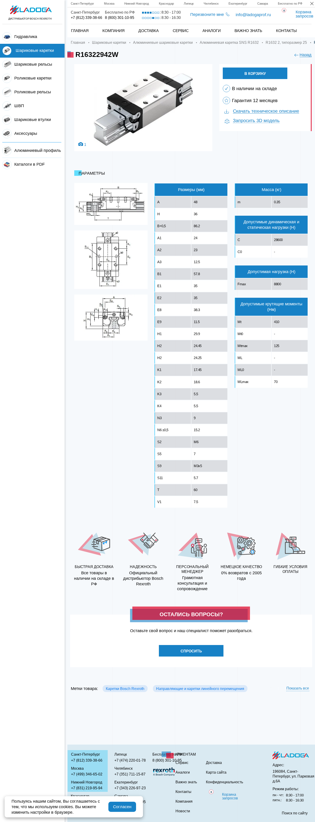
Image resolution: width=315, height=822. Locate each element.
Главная (80, 31)
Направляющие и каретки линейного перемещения (200, 689)
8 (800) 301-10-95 (119, 18)
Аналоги (211, 31)
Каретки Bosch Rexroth (125, 689)
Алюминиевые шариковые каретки (163, 42)
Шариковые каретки (109, 42)
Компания (113, 31)
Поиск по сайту (295, 813)
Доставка (148, 31)
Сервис (181, 31)
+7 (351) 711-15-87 (130, 774)
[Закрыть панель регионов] (312, 4)
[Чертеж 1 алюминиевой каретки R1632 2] (111, 204)
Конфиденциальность (224, 782)
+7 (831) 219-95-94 (86, 788)
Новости (182, 811)
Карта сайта (216, 772)
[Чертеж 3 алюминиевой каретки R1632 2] (111, 318)
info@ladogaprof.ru (253, 15)
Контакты (286, 31)
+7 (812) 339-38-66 (86, 18)
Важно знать (248, 31)
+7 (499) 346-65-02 (86, 774)
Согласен (122, 806)
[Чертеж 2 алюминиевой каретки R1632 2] (111, 259)
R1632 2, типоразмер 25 (286, 42)
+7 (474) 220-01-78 (130, 760)
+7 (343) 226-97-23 (130, 788)
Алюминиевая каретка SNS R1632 (229, 42)
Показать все (297, 688)
